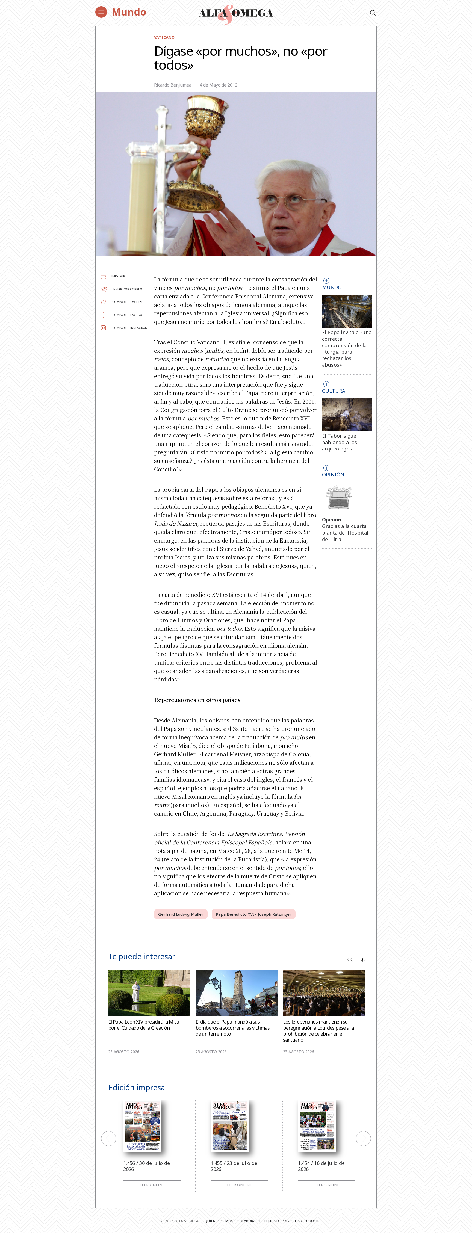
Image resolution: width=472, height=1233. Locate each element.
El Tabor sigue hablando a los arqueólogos (339, 442)
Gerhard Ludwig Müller (180, 914)
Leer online (152, 1185)
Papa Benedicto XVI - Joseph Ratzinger (253, 914)
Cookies (313, 1220)
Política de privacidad (280, 1220)
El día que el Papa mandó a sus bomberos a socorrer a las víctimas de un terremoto (233, 1028)
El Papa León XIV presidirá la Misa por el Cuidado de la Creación (143, 1025)
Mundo (129, 12)
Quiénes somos (219, 1220)
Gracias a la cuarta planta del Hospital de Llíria (345, 533)
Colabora (246, 1220)
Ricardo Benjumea (172, 85)
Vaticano (164, 37)
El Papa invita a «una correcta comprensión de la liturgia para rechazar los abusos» (346, 348)
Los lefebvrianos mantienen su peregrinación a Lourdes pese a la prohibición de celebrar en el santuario (318, 1031)
